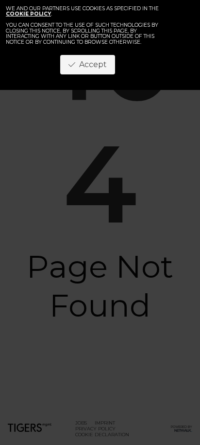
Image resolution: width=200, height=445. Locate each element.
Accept (91, 64)
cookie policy (28, 14)
